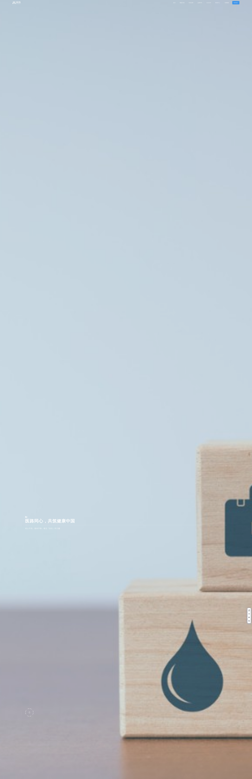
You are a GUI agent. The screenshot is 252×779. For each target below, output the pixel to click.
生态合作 (208, 2)
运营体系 (200, 2)
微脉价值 (182, 2)
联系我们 (236, 2)
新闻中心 (217, 2)
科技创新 (191, 2)
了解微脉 (226, 2)
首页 (174, 2)
